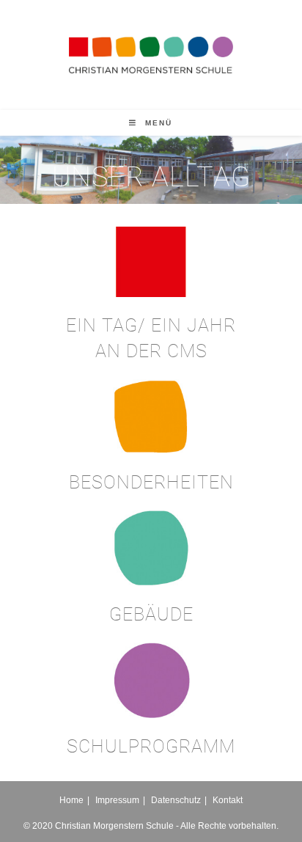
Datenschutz (176, 800)
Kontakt (228, 800)
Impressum (117, 800)
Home (71, 800)
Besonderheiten (151, 482)
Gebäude (151, 614)
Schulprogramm (151, 746)
